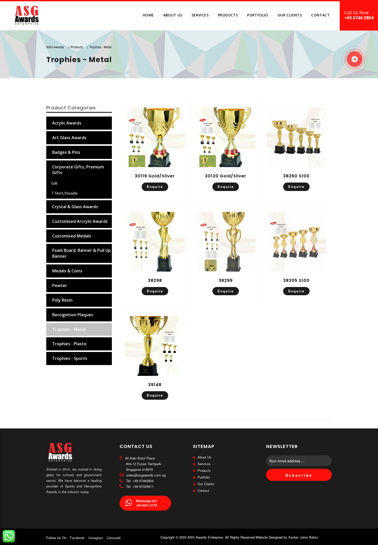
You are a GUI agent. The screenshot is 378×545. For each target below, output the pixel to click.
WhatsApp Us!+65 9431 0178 (146, 503)
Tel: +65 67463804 (139, 480)
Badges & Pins (66, 152)
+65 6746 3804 (358, 18)
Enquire (155, 186)
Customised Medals (71, 236)
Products (228, 15)
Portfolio (257, 15)
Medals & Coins (67, 271)
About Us (172, 15)
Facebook (77, 537)
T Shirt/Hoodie (64, 193)
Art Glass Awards (69, 137)
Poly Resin (62, 300)
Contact (320, 15)
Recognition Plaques (72, 315)
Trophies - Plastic (69, 344)
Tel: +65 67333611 (139, 486)
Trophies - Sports (69, 358)
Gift (54, 183)
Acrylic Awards (66, 123)
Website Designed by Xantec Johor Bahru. (287, 537)
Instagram (95, 537)
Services (200, 15)
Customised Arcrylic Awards (80, 221)
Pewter (59, 285)
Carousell (114, 537)
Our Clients (289, 15)
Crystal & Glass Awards (75, 206)
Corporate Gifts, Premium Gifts (78, 170)
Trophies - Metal (68, 329)
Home (148, 15)
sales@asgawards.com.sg (145, 475)
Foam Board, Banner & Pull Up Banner (81, 253)
